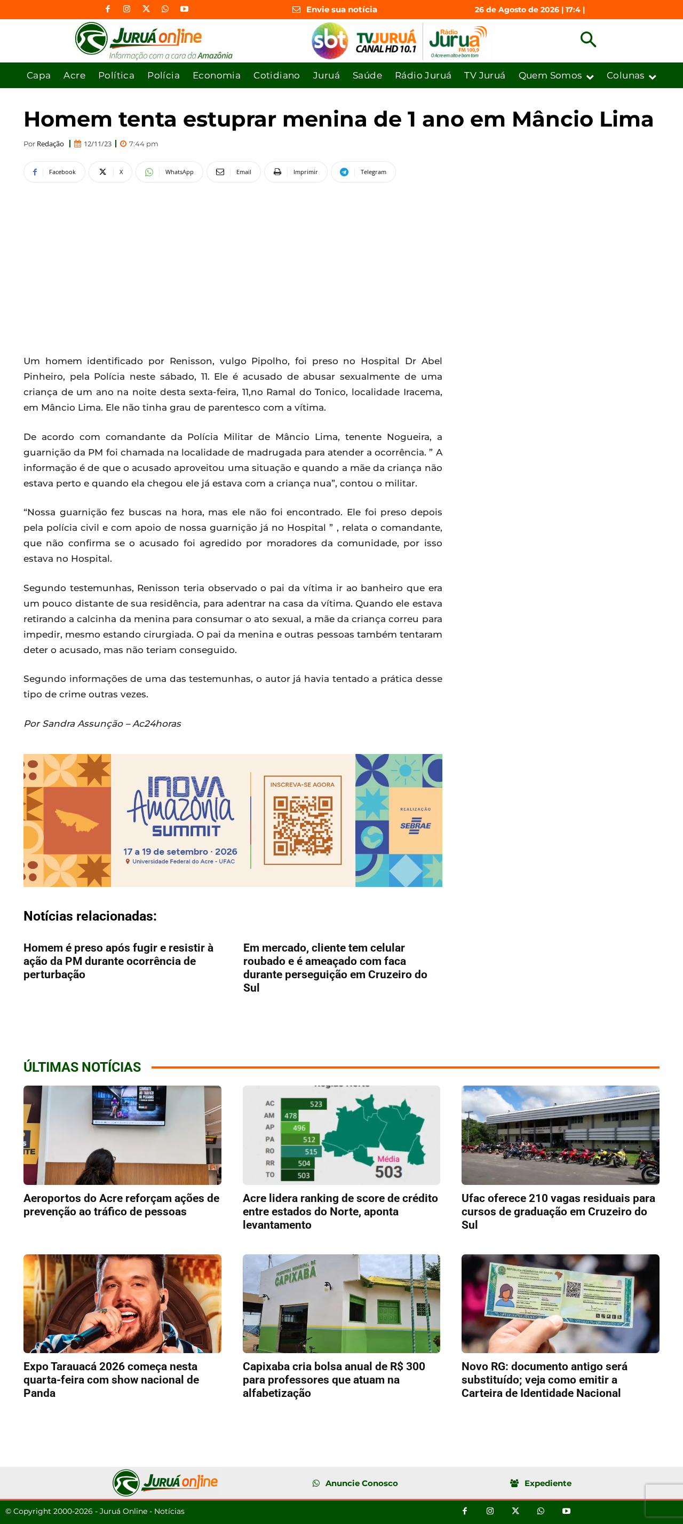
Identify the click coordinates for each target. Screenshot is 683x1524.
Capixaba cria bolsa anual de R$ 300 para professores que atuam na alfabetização (334, 1380)
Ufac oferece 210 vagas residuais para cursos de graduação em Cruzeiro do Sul (558, 1211)
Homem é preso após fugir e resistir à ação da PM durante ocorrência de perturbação (118, 961)
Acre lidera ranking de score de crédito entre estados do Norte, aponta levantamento (340, 1211)
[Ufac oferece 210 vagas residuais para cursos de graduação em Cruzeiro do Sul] (561, 1135)
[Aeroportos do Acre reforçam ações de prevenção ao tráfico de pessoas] (122, 1135)
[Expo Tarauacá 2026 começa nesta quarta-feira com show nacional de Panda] (122, 1303)
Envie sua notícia (341, 9)
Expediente (548, 1483)
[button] (588, 41)
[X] (146, 9)
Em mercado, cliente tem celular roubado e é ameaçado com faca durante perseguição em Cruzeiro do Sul (335, 967)
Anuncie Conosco (361, 1483)
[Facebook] (107, 9)
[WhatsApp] (165, 9)
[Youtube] (184, 9)
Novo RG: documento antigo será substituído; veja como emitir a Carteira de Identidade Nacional (545, 1380)
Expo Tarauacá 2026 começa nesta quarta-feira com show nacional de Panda (111, 1380)
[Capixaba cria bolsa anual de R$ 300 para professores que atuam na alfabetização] (342, 1303)
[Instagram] (127, 9)
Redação (50, 143)
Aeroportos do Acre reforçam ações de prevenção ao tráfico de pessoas (121, 1205)
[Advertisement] (232, 266)
